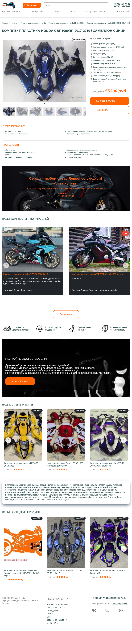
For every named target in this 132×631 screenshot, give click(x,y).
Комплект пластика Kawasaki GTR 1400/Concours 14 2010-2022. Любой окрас (21, 573)
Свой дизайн (37, 11)
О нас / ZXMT (123, 11)
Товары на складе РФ (96, 11)
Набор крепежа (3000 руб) (104, 44)
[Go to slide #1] (9, 111)
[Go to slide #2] (22, 111)
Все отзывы (66, 314)
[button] (6, 265)
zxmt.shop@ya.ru (120, 604)
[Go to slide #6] (76, 111)
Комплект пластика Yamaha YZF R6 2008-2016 (25, 274)
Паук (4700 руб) (99, 54)
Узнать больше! (20, 381)
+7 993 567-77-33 (122, 4)
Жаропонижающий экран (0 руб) (106, 60)
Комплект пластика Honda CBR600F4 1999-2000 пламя (96, 274)
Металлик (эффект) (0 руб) (104, 64)
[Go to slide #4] (49, 111)
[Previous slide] (6, 69)
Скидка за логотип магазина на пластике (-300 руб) (110, 68)
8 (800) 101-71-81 (122, 6)
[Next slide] (81, 69)
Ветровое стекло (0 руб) (103, 57)
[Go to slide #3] (35, 111)
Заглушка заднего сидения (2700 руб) (109, 47)
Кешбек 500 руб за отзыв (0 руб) (106, 72)
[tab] (44, 104)
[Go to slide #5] (62, 111)
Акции (57, 11)
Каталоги (31, 5)
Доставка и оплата (11, 11)
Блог (72, 11)
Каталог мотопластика (57, 604)
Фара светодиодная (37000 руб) (106, 76)
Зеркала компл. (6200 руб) (104, 50)
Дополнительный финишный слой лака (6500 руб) (109, 80)
